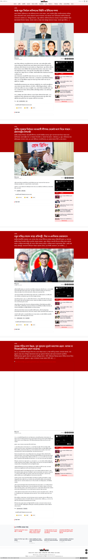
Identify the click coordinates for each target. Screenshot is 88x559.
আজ (17, 101)
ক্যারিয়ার (39, 552)
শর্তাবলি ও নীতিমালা (51, 552)
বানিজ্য (60, 4)
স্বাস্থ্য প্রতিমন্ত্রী (27, 318)
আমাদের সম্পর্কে (31, 552)
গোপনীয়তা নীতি (44, 552)
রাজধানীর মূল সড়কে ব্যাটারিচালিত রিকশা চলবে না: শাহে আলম (66, 96)
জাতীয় (19, 4)
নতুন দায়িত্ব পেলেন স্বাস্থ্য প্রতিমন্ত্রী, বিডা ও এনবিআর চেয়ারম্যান (41, 236)
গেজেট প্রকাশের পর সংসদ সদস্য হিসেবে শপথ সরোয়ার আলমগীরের (51, 539)
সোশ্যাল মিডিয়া (66, 4)
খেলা (46, 4)
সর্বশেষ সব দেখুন (64, 101)
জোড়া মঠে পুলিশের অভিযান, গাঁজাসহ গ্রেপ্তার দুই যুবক (66, 82)
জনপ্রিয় (62, 74)
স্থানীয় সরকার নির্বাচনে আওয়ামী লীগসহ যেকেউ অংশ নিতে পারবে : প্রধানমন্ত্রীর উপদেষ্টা (42, 131)
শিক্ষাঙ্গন (56, 4)
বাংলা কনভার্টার (57, 552)
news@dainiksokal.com (40, 556)
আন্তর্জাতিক (41, 4)
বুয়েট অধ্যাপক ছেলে (19, 508)
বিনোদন (50, 4)
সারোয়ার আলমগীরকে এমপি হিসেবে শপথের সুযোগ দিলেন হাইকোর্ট (66, 539)
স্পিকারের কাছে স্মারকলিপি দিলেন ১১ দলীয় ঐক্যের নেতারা (66, 100)
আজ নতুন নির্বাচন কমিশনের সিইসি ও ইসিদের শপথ (36, 10)
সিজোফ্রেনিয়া (25, 508)
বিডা (23, 318)
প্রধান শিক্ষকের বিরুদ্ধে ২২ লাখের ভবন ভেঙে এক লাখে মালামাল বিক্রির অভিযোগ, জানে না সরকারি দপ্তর (66, 91)
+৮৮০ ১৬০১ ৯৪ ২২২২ (32, 556)
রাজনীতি (23, 4)
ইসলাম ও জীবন (35, 4)
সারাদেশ (28, 4)
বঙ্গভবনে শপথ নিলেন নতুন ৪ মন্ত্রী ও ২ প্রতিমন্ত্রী (21, 539)
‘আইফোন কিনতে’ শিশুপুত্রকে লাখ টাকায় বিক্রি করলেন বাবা (66, 86)
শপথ (26, 101)
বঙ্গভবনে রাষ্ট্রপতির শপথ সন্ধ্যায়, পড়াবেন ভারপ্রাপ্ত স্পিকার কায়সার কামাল (35, 540)
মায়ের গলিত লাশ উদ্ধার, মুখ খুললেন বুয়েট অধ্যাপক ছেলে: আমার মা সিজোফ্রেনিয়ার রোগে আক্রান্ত (43, 348)
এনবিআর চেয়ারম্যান (19, 318)
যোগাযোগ (36, 552)
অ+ (86, 550)
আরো (72, 4)
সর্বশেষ (15, 4)
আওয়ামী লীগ (18, 190)
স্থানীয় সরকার (23, 190)
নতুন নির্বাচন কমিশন (22, 101)
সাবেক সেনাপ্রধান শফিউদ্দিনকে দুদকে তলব (66, 77)
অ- (86, 553)
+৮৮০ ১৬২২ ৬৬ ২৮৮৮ (50, 556)
